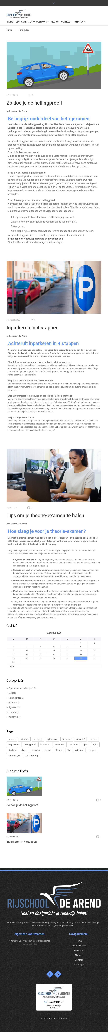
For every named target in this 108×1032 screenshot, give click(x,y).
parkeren (74, 744)
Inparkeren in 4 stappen (33, 328)
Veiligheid (13, 716)
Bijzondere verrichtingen (21, 688)
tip (68, 750)
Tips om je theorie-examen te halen (45, 515)
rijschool (12, 750)
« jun (12, 666)
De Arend (66, 739)
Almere (12, 739)
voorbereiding (32, 755)
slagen (24, 750)
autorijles (24, 739)
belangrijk (38, 739)
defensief (80, 739)
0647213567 (56, 1002)
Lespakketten (79, 945)
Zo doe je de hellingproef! (34, 103)
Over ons (78, 950)
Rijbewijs (13, 702)
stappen (36, 750)
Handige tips (15, 697)
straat (47, 750)
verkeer (92, 750)
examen (93, 739)
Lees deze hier (29, 944)
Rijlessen (13, 707)
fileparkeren (14, 744)
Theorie (12, 712)
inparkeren (45, 744)
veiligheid (79, 750)
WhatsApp (79, 964)
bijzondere (52, 739)
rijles (95, 744)
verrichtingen (14, 755)
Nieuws (78, 955)
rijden (85, 744)
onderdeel (60, 744)
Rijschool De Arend (18, 111)
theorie (59, 750)
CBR (11, 692)
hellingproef (30, 744)
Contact (79, 959)
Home (9, 30)
